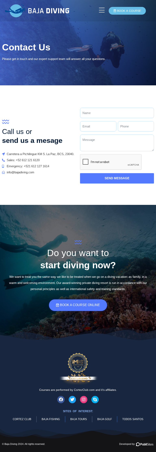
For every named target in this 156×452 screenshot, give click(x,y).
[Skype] (95, 399)
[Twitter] (72, 399)
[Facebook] (61, 399)
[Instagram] (83, 399)
